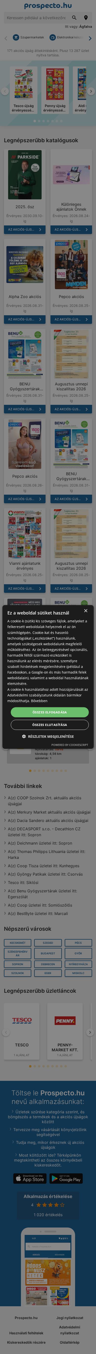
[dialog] (48, 677)
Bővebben (39, 700)
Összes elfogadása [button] (49, 712)
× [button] (85, 611)
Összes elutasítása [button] (49, 725)
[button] (48, 736)
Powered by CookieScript (69, 745)
